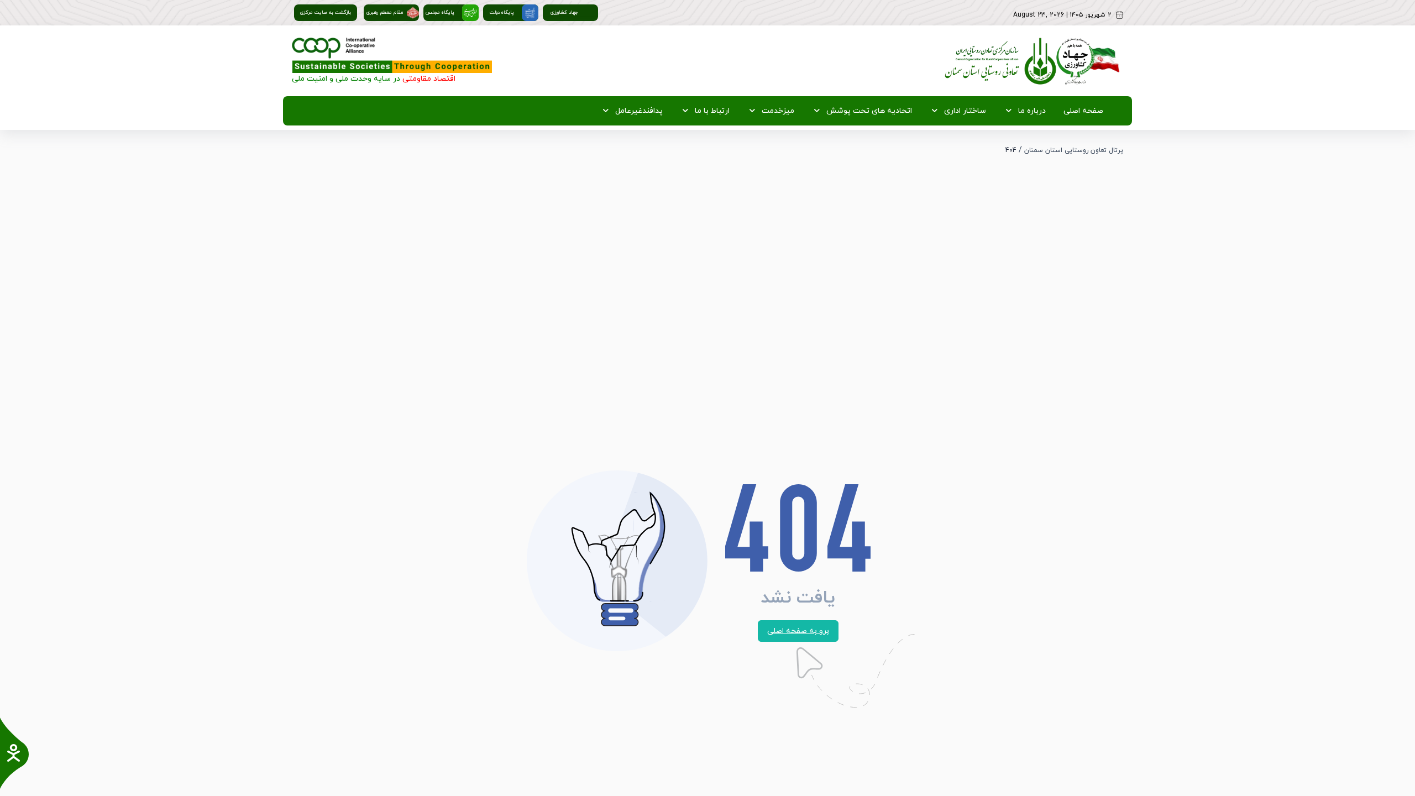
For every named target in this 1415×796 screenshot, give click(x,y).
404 (1010, 150)
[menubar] (850, 111)
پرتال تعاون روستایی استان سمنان (1073, 150)
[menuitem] (1081, 111)
